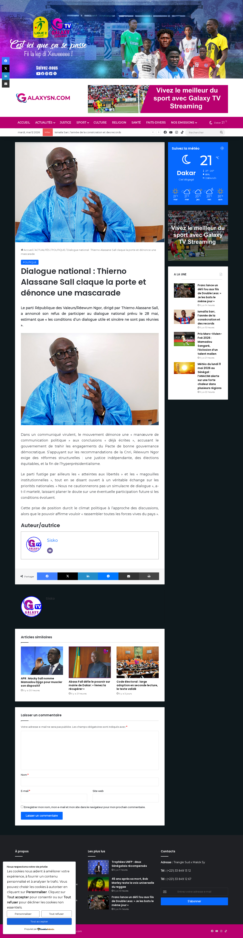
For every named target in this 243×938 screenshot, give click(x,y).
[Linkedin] (88, 576)
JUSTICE (65, 122)
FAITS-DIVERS (156, 122)
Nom (24, 774)
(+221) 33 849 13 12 (178, 870)
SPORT (81, 122)
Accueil (28, 249)
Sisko (52, 540)
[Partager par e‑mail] (128, 576)
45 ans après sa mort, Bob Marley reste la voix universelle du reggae (133, 883)
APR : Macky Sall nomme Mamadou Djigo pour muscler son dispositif (41, 682)
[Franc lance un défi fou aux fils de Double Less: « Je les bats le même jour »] (184, 290)
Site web (98, 790)
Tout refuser (56, 913)
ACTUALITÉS (43, 122)
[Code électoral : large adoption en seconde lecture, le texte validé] (138, 662)
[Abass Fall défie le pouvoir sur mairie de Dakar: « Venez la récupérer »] (90, 662)
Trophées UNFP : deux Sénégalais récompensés (129, 864)
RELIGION (119, 122)
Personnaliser (23, 913)
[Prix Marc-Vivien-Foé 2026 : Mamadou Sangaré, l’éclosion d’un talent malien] (184, 339)
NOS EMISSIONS (182, 122)
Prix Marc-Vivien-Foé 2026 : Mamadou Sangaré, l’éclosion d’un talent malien (210, 344)
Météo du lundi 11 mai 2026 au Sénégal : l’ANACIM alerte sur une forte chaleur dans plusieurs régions (210, 376)
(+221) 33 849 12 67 (178, 879)
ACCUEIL (24, 122)
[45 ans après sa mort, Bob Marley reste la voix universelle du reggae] (98, 884)
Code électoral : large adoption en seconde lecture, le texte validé (137, 685)
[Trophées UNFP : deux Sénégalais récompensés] (98, 867)
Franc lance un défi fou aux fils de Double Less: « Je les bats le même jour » (209, 293)
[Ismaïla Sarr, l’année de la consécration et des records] (184, 317)
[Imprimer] (149, 576)
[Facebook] (47, 576)
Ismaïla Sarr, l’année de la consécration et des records (88, 132)
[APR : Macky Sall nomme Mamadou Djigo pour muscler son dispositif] (42, 660)
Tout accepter (39, 921)
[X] (68, 576)
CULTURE (100, 122)
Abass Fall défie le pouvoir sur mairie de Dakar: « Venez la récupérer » (89, 685)
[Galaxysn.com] (43, 98)
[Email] (50, 550)
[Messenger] (108, 576)
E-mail (25, 790)
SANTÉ (136, 122)
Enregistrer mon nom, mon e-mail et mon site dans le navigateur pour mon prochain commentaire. (84, 807)
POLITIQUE (58, 249)
